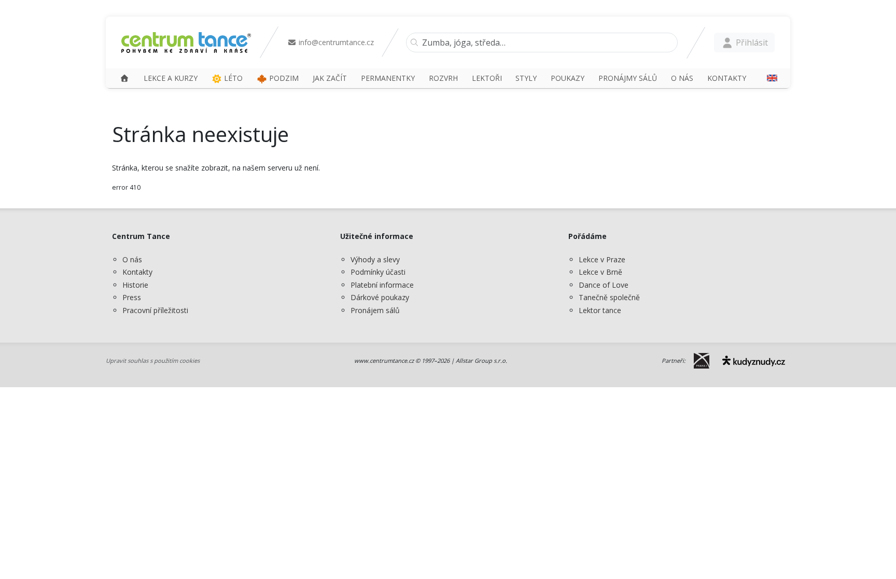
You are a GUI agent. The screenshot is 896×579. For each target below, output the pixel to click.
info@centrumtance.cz (335, 42)
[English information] (768, 78)
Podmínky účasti (378, 272)
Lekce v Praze (602, 259)
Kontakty (137, 272)
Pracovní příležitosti (155, 310)
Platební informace (382, 285)
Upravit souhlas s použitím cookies (153, 360)
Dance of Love (603, 285)
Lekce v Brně (600, 272)
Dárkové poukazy (380, 297)
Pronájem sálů (375, 310)
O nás (132, 259)
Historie (135, 285)
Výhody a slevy (375, 259)
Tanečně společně (609, 297)
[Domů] (124, 78)
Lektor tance (600, 310)
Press (131, 297)
